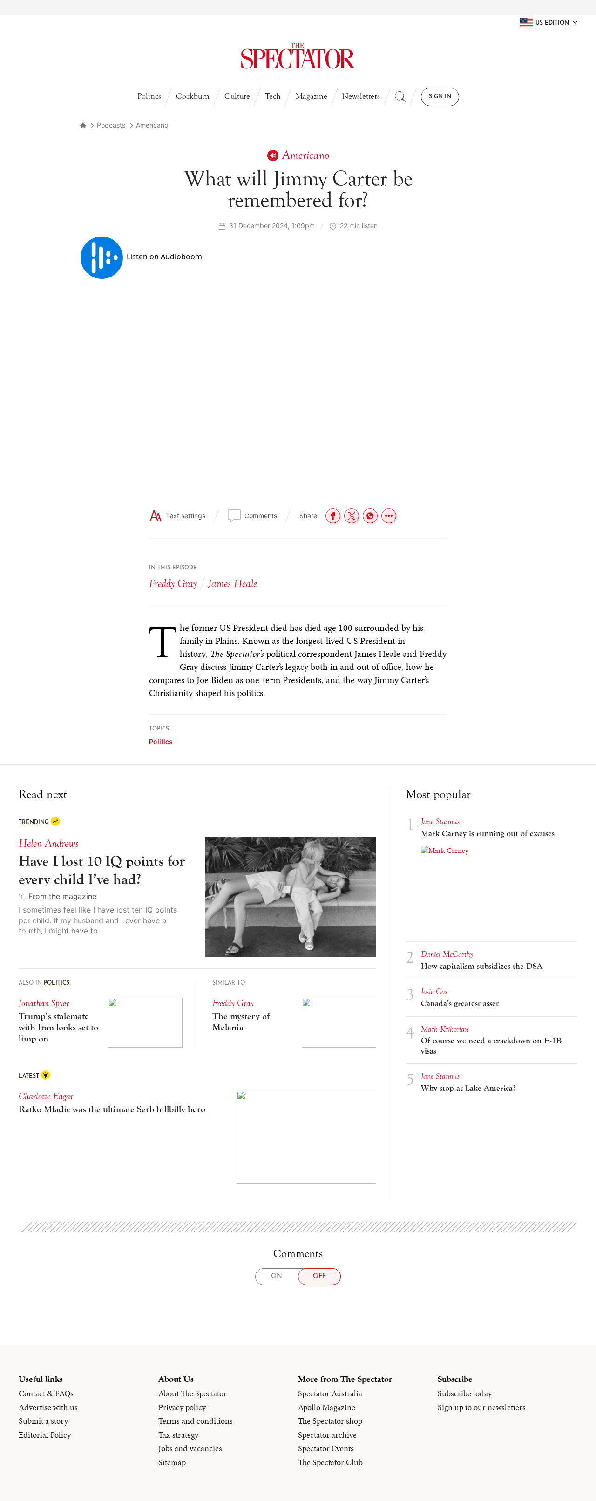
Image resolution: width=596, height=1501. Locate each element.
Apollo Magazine (326, 1407)
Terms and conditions (195, 1421)
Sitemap (172, 1462)
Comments (260, 516)
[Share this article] (388, 515)
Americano (152, 125)
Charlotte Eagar (46, 1096)
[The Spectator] (298, 56)
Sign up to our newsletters (482, 1407)
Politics (149, 96)
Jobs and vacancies (190, 1448)
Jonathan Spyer (44, 1003)
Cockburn (193, 96)
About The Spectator (192, 1393)
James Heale (232, 583)
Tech (273, 96)
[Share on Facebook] (332, 515)
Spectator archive (327, 1435)
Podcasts (111, 125)
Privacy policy (182, 1407)
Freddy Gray (173, 583)
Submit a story (43, 1421)
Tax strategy (178, 1435)
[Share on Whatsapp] (370, 515)
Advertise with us (48, 1407)
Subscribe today (465, 1393)
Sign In (440, 97)
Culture (237, 96)
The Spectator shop (330, 1421)
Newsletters (361, 96)
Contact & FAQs (46, 1393)
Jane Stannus (440, 821)
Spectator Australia (330, 1393)
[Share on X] (351, 515)
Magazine (311, 96)
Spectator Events (326, 1448)
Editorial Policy (45, 1435)
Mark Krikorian (444, 1029)
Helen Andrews (49, 843)
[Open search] (400, 97)
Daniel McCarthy (447, 954)
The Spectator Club (330, 1462)
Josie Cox (434, 991)
